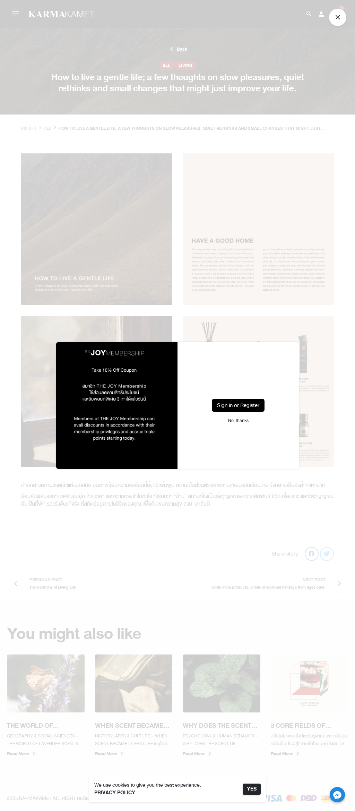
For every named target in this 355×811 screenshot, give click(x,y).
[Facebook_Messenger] (337, 794)
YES (252, 789)
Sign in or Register (238, 405)
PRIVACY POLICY (114, 792)
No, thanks (238, 420)
